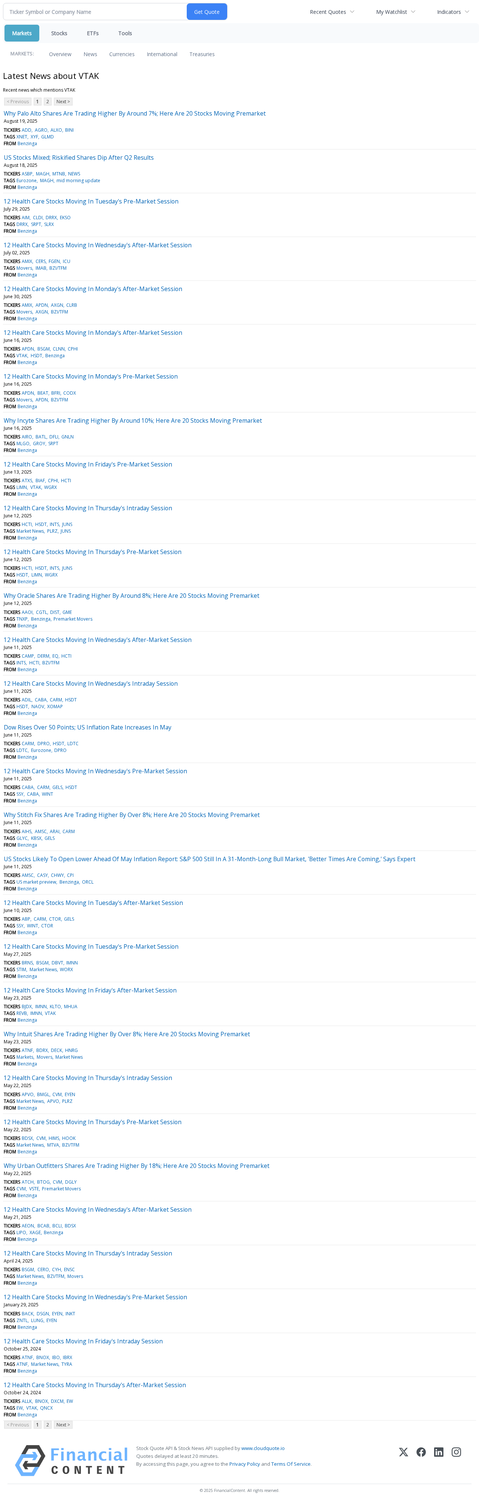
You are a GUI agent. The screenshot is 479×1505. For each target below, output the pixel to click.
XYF (34, 137)
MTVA (53, 1145)
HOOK (69, 1138)
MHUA (70, 1006)
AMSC (41, 831)
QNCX (46, 1408)
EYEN (70, 1094)
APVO (28, 1094)
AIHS (26, 831)
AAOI (27, 612)
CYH (56, 1269)
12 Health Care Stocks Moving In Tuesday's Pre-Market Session (91, 201)
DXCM (57, 1401)
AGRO (41, 130)
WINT (47, 794)
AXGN (57, 305)
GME (67, 612)
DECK (56, 1050)
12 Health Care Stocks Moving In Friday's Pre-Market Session (88, 464)
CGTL (41, 612)
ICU (66, 261)
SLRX (49, 224)
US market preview (36, 882)
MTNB (58, 174)
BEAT (42, 393)
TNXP (22, 619)
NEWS (74, 174)
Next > (63, 101)
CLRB (71, 305)
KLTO (55, 1006)
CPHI (73, 349)
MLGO (23, 443)
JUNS (67, 524)
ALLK (27, 1401)
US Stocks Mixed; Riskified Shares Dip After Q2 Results (79, 157)
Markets (22, 33)
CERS (41, 261)
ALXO (56, 130)
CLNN (59, 349)
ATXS (27, 480)
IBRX (67, 1357)
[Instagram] (456, 1460)
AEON (28, 1226)
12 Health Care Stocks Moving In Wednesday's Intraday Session (91, 683)
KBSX (36, 838)
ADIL (26, 700)
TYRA (66, 1364)
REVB (21, 1013)
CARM (56, 700)
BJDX (27, 1006)
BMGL (43, 1094)
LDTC (73, 743)
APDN (42, 305)
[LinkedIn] (438, 1460)
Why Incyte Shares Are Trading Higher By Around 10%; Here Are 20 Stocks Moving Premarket (133, 420)
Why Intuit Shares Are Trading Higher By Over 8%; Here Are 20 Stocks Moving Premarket (127, 1034)
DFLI (53, 437)
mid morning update (78, 180)
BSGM (43, 349)
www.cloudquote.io (263, 1448)
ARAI (55, 831)
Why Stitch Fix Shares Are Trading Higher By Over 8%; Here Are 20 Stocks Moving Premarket (132, 815)
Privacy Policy (244, 1463)
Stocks (59, 33)
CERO (43, 1269)
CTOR (55, 919)
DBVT (57, 963)
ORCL (88, 882)
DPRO (43, 743)
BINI (69, 130)
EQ (55, 656)
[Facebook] (421, 1460)
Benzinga (27, 143)
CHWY (57, 875)
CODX (69, 393)
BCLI (57, 1226)
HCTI (66, 480)
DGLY (71, 1182)
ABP (26, 919)
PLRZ (52, 531)
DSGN (43, 1313)
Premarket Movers (73, 619)
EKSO (65, 217)
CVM (57, 1094)
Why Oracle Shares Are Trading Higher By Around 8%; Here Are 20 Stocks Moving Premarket (131, 595)
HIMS (54, 1138)
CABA (41, 700)
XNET (21, 137)
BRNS (27, 963)
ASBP (27, 174)
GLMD (47, 137)
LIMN (21, 487)
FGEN (54, 261)
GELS (57, 787)
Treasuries (202, 54)
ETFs (93, 33)
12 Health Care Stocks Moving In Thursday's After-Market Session (95, 1385)
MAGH (42, 174)
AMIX (27, 261)
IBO (56, 1357)
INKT (70, 1313)
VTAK (21, 355)
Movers (24, 268)
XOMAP (55, 706)
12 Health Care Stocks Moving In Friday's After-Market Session (90, 990)
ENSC (69, 1269)
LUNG (37, 1320)
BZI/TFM (58, 268)
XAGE (35, 1232)
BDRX (42, 1050)
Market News (30, 531)
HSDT (36, 355)
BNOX (42, 1357)
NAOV (37, 706)
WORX (66, 969)
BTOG (43, 1182)
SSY (20, 794)
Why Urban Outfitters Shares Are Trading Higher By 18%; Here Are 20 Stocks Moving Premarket (136, 1166)
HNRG (71, 1050)
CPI (70, 875)
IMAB (41, 268)
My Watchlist (391, 11)
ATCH (28, 1182)
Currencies (122, 54)
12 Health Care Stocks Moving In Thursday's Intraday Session (88, 508)
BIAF (40, 480)
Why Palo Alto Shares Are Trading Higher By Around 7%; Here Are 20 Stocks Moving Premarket (135, 113)
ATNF (27, 1050)
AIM (26, 217)
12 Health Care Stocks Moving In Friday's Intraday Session (83, 1341)
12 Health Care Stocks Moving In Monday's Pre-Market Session (91, 376)
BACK (27, 1313)
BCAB (43, 1226)
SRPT (36, 224)
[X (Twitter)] (403, 1460)
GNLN (67, 437)
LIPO (21, 1232)
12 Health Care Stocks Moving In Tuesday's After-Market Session (93, 903)
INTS (54, 524)
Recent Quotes (328, 11)
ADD (26, 130)
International (162, 54)
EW (70, 1401)
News (90, 54)
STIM (21, 969)
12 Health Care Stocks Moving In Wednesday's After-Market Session (98, 245)
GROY (39, 443)
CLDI (38, 217)
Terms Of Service (291, 1463)
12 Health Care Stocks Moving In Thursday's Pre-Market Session (92, 552)
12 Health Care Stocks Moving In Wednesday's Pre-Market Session (95, 771)
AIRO (27, 437)
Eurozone (26, 180)
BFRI (55, 393)
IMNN (72, 963)
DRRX (51, 217)
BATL (41, 437)
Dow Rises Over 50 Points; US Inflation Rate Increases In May (87, 727)
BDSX (27, 1138)
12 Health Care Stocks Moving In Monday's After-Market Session (93, 289)
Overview (60, 54)
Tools (125, 33)
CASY (42, 875)
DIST (55, 612)
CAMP (28, 656)
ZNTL (22, 1320)
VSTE (34, 1189)
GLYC (22, 838)
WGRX (50, 487)
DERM (43, 656)
